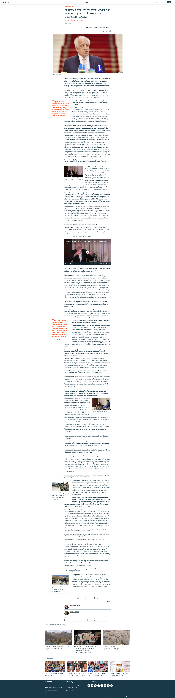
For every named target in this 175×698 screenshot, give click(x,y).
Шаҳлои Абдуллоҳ (78, 20)
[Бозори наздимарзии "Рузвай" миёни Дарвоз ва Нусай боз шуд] (58, 637)
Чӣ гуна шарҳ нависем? (51, 690)
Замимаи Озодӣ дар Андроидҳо (74, 685)
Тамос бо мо (48, 692)
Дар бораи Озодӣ (49, 685)
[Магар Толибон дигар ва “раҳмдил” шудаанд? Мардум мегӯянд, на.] (60, 580)
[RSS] (108, 685)
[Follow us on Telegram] (105, 685)
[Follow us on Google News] (89, 685)
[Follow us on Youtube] (95, 685)
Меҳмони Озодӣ (69, 6)
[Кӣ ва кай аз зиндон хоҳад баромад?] (55, 666)
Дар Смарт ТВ (69, 690)
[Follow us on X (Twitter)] (101, 685)
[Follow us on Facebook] (92, 685)
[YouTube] (161, 2)
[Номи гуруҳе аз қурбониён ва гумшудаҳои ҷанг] (120, 666)
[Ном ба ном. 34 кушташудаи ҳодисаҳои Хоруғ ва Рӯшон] (77, 666)
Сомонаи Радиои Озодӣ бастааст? (53, 687)
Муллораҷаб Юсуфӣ (69, 20)
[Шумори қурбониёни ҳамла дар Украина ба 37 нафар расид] (116, 637)
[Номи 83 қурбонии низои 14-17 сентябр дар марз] (98, 666)
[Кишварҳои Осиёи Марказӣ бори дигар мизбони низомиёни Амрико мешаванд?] (60, 486)
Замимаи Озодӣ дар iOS (72, 687)
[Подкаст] (111, 685)
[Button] (91, 27)
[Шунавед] (165, 2)
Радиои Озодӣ (73, 243)
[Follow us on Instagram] (98, 685)
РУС (157, 2)
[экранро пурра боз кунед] (109, 263)
